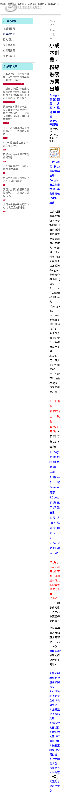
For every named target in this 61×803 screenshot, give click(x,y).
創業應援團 (9, 50)
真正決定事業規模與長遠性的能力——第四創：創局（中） (16, 130)
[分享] (54, 776)
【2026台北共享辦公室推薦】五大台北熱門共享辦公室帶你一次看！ (16, 76)
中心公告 (11, 21)
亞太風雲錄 (9, 56)
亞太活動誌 (9, 39)
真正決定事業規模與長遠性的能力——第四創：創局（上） (16, 192)
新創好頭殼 (9, 28)
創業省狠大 (9, 34)
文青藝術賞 (9, 45)
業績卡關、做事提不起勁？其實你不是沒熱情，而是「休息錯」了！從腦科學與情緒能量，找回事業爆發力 (16, 112)
